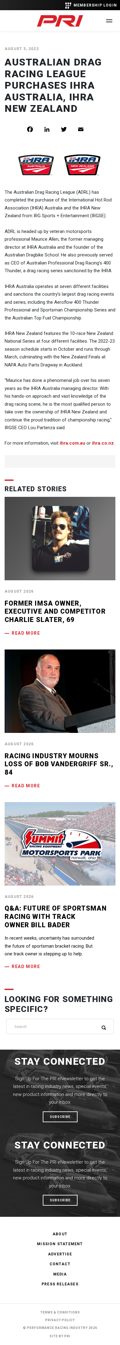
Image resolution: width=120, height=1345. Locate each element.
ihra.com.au (72, 443)
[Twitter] (68, 129)
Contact (60, 1264)
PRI (67, 1336)
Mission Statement (60, 1244)
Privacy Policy (60, 1320)
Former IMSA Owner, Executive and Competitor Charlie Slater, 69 (55, 611)
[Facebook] (34, 129)
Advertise (60, 1254)
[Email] (85, 129)
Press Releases (60, 1284)
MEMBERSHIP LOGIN (95, 5)
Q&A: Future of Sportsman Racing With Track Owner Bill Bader (56, 916)
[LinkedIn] (51, 129)
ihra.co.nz (103, 443)
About (60, 1234)
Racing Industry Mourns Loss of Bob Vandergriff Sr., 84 (59, 764)
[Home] (60, 21)
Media (60, 1274)
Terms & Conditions (60, 1312)
